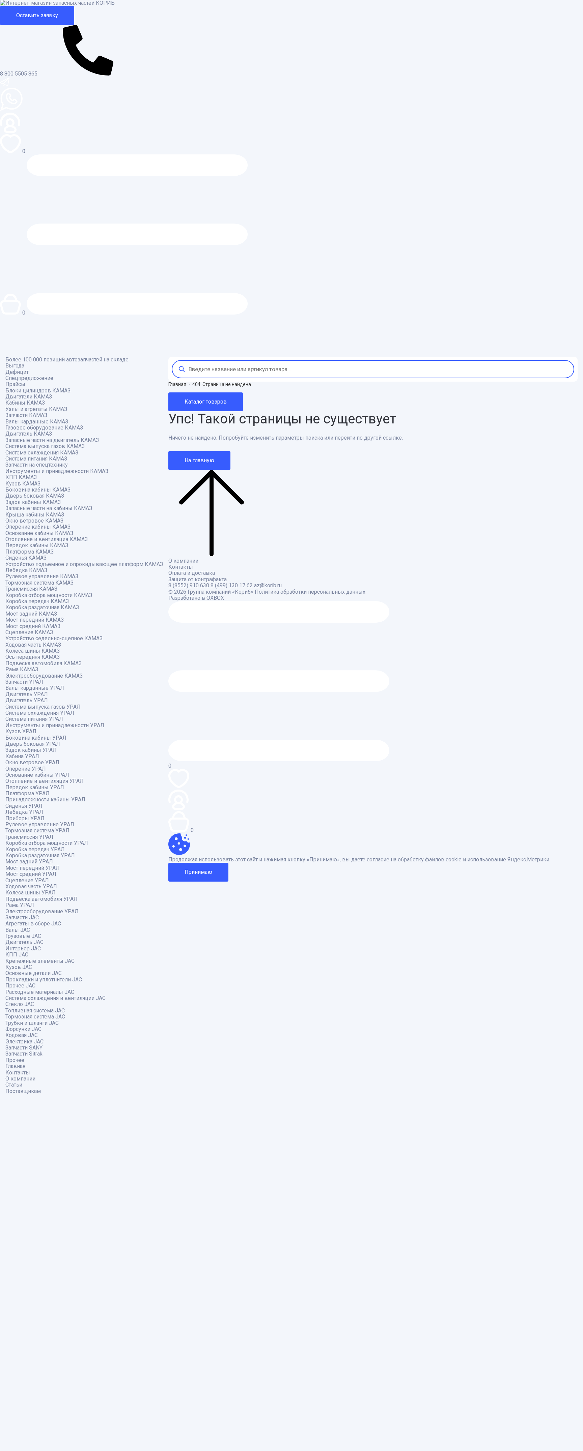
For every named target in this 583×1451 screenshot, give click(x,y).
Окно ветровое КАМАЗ (34, 521)
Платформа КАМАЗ (29, 552)
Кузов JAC (18, 967)
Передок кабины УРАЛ (34, 787)
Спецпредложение (29, 378)
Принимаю (198, 872)
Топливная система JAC (35, 1011)
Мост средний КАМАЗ (32, 626)
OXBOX (215, 598)
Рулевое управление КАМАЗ (41, 576)
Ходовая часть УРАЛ (31, 887)
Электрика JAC (24, 1042)
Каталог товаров (206, 401)
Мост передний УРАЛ (32, 868)
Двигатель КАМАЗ (28, 434)
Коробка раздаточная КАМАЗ (42, 607)
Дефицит (17, 372)
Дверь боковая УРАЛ (32, 744)
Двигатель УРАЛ (26, 694)
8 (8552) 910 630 (188, 586)
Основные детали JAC (33, 973)
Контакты (17, 1073)
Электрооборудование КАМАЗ (44, 676)
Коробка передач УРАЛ (35, 850)
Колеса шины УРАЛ (30, 893)
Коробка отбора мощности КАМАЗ (48, 595)
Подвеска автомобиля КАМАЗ (43, 663)
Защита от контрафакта (197, 579)
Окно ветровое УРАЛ (32, 763)
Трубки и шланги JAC (32, 1023)
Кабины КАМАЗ (25, 403)
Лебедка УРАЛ (24, 812)
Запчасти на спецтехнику (36, 465)
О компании (20, 1079)
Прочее (14, 1060)
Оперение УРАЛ (25, 769)
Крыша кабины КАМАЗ (34, 515)
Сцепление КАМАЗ (29, 632)
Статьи (13, 1085)
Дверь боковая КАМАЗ (34, 496)
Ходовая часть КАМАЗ (33, 645)
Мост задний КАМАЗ (31, 614)
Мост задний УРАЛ (29, 862)
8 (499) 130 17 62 (232, 586)
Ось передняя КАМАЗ (32, 657)
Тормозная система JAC (35, 1017)
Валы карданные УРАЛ (34, 688)
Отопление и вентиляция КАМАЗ (46, 539)
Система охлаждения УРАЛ (39, 713)
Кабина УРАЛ (22, 756)
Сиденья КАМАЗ (26, 558)
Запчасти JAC (22, 918)
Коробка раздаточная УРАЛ (40, 856)
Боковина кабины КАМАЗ (38, 490)
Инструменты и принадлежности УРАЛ (54, 725)
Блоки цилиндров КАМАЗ (38, 391)
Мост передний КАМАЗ (34, 620)
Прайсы (15, 384)
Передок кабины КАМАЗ (36, 545)
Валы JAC (17, 930)
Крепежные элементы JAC (40, 961)
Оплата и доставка (191, 573)
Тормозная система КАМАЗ (39, 583)
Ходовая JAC (21, 1035)
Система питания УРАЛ (34, 719)
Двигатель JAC (24, 942)
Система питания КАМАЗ (36, 459)
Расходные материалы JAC (39, 992)
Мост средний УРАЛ (30, 874)
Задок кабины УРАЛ (31, 750)
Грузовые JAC (23, 936)
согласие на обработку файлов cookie (414, 860)
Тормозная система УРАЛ (37, 831)
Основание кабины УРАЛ (37, 775)
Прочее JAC (20, 986)
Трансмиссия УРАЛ (29, 837)
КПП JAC (16, 955)
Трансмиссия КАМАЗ (31, 589)
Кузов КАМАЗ (22, 484)
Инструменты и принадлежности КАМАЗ (56, 471)
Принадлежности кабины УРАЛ (45, 800)
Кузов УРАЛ (20, 732)
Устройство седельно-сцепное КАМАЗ (54, 638)
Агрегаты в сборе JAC (33, 924)
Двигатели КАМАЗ (28, 397)
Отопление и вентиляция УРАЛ (44, 781)
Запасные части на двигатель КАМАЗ (52, 440)
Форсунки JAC (23, 1029)
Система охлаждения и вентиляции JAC (55, 998)
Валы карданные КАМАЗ (36, 422)
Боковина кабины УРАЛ (35, 738)
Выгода (14, 366)
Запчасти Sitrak (24, 1054)
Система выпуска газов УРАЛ (43, 707)
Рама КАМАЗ (21, 670)
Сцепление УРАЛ (27, 881)
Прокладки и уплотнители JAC (43, 980)
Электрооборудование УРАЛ (42, 912)
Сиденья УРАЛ (24, 806)
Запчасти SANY (24, 1048)
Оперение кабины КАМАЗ (38, 527)
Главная (15, 1066)
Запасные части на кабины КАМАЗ (48, 508)
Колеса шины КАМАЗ (32, 651)
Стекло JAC (19, 1004)
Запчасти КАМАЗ (26, 415)
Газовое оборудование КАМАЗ (44, 428)
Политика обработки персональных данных (310, 592)
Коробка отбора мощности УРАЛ (46, 843)
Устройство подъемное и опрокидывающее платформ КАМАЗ (84, 564)
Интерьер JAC (23, 949)
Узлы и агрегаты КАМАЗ (36, 409)
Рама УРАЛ (19, 905)
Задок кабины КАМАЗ (33, 502)
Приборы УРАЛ (25, 819)
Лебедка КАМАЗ (26, 570)
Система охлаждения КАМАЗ (41, 453)
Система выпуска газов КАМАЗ (45, 446)
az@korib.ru (268, 586)
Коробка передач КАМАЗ (37, 601)
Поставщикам (23, 1091)
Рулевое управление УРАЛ (39, 825)
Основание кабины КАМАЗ (39, 533)
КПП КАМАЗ (21, 477)
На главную (199, 460)
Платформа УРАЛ (27, 794)
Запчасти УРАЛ (24, 682)
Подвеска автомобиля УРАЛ (41, 899)
